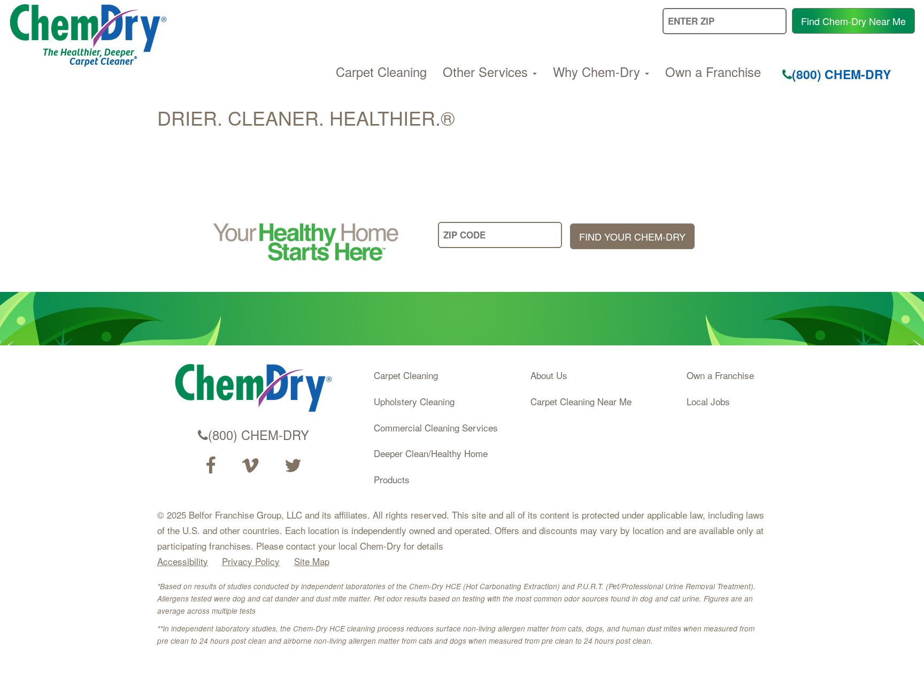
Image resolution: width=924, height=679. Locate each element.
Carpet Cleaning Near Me (581, 401)
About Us (548, 375)
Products (392, 479)
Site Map (311, 561)
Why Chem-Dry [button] (598, 72)
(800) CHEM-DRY (841, 74)
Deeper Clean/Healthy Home (431, 453)
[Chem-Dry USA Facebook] (210, 466)
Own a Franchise (713, 72)
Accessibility (182, 561)
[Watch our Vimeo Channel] (250, 466)
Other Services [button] (487, 72)
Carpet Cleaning (381, 72)
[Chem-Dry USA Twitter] (293, 466)
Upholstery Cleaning (414, 401)
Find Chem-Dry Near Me (853, 21)
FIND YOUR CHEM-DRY (632, 236)
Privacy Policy (251, 561)
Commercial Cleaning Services (436, 427)
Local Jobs (708, 401)
